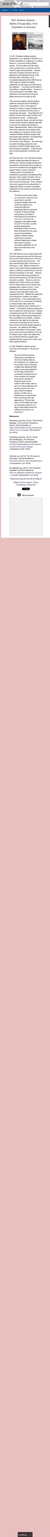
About (21, 10)
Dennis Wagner (36, 478)
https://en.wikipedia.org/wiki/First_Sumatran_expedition (25, 473)
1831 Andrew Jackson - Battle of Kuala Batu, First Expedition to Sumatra (23, 23)
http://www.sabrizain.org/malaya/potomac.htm (25, 462)
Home (15, 10)
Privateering (21, 484)
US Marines (31, 484)
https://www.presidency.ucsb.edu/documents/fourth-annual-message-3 (25, 446)
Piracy (35, 482)
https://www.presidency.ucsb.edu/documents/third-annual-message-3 (25, 428)
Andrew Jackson (26, 482)
